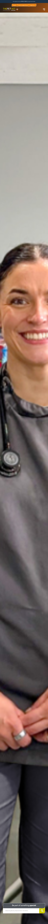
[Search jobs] (42, 909)
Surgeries (32, 5)
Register (15, 5)
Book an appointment (23, 5)
